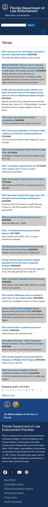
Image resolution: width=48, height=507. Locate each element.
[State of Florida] (16, 404)
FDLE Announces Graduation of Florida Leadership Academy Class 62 (19, 371)
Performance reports (14, 492)
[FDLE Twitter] (12, 472)
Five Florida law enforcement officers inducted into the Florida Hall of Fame (22, 248)
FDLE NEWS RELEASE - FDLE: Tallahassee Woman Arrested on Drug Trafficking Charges (22, 342)
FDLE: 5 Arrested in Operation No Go (18, 165)
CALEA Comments (13, 501)
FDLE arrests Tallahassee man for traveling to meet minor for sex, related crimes (22, 296)
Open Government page (19, 461)
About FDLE (10, 479)
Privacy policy (10, 497)
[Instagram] (27, 472)
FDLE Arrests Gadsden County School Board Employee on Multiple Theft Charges (22, 358)
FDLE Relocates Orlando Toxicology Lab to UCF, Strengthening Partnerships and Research (23, 197)
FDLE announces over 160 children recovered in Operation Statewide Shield (23, 53)
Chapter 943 (26, 451)
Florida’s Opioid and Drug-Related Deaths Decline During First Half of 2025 (20, 310)
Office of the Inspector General (18, 488)
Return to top (8, 395)
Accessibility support (13, 484)
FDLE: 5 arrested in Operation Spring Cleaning (23, 278)
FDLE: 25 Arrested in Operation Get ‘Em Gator (22, 179)
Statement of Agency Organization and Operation (22, 458)
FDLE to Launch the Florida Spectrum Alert (21, 217)
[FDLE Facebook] (5, 472)
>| (41, 390)
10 (32, 390)
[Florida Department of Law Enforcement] (8, 404)
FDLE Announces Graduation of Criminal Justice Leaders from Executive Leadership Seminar (23, 132)
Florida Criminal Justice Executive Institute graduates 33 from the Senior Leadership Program (21, 262)
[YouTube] (19, 472)
